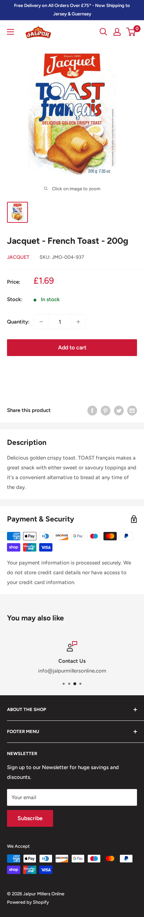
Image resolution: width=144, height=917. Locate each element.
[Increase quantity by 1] (78, 321)
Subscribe (30, 818)
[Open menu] (10, 32)
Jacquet (18, 257)
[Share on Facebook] (92, 410)
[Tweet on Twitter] (119, 410)
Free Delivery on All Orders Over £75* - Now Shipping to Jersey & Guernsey (72, 9)
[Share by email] (132, 410)
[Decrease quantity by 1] (41, 321)
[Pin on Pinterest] (105, 410)
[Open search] (103, 32)
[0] (131, 32)
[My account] (117, 32)
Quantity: (18, 322)
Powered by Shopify (28, 902)
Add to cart (72, 347)
